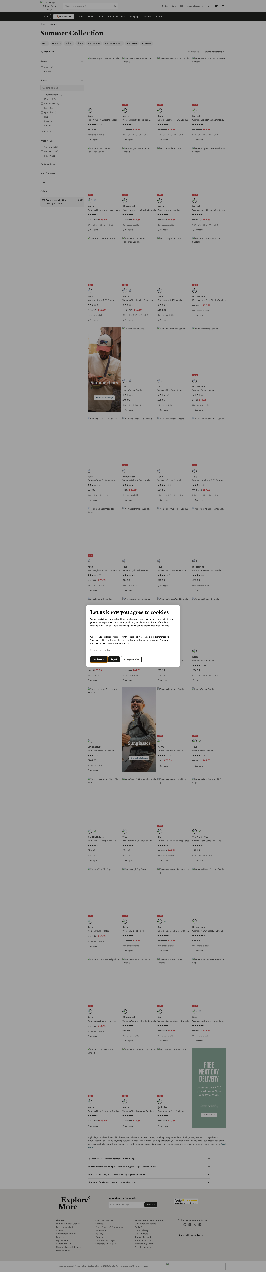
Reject (114, 659)
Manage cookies (131, 659)
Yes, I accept (98, 659)
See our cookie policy (100, 650)
